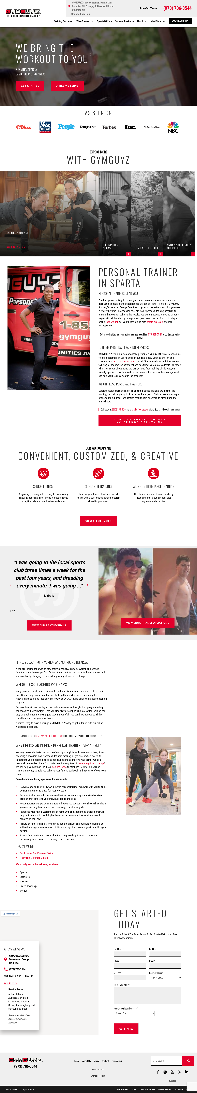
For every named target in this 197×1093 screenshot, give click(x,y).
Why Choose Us (84, 21)
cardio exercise (155, 321)
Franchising (117, 1061)
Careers (134, 1089)
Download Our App (148, 1089)
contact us (57, 735)
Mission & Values (164, 1089)
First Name (119, 949)
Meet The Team (122, 1089)
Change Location (98, 1076)
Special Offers (104, 21)
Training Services (63, 21)
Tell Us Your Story (122, 984)
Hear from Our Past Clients (34, 857)
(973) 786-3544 (155, 334)
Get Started (16, 246)
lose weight (112, 321)
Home (76, 1061)
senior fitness (59, 766)
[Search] (188, 1061)
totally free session (140, 409)
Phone (117, 961)
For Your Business (124, 21)
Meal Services (158, 21)
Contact (105, 1061)
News (96, 1061)
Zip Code (118, 972)
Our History (179, 1089)
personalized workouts (125, 361)
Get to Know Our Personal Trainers (38, 853)
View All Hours (10, 983)
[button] (114, 213)
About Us (141, 21)
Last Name (154, 949)
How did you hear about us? (126, 1008)
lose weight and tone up (91, 763)
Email (152, 961)
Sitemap (172, 1080)
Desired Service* (156, 972)
